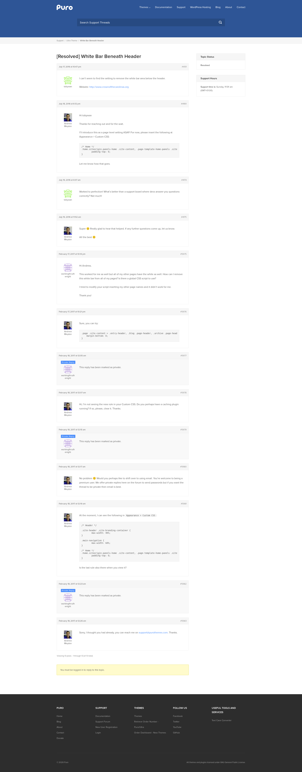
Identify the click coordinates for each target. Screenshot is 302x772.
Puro (66, 762)
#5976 (183, 311)
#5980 (183, 466)
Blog (218, 7)
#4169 (184, 104)
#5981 (184, 503)
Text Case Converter (222, 720)
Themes (143, 7)
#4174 (184, 180)
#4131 (184, 67)
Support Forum (102, 721)
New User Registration (106, 727)
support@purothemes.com (153, 632)
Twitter (176, 721)
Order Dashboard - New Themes (150, 732)
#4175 (184, 217)
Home (59, 716)
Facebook (178, 716)
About (228, 7)
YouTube (177, 727)
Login (98, 732)
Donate (60, 738)
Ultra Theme (71, 40)
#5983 (183, 621)
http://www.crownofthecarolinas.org (109, 87)
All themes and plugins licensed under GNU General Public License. (216, 762)
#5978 (183, 392)
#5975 (183, 254)
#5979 (183, 429)
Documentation (163, 7)
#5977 (184, 355)
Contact (241, 7)
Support (181, 7)
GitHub (176, 732)
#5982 (183, 584)
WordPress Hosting (200, 7)
